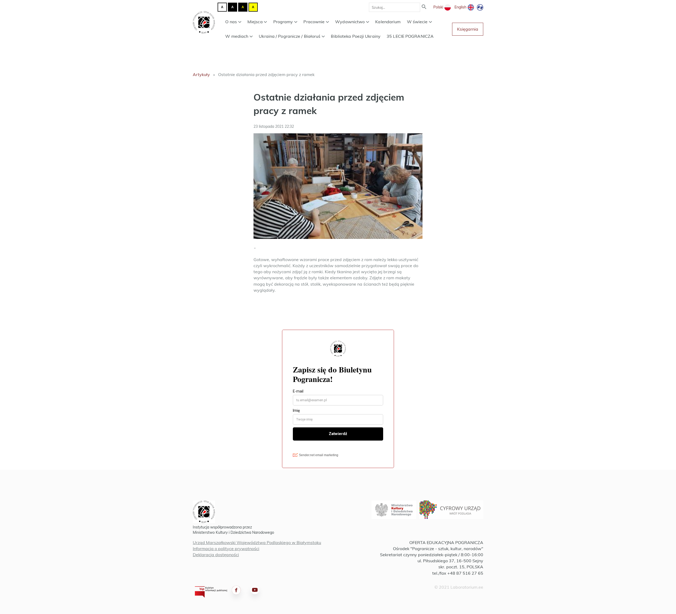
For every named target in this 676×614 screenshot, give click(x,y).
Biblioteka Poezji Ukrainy (356, 36)
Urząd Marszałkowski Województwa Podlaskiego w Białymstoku (257, 542)
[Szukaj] (424, 7)
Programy (283, 21)
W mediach (236, 36)
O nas (231, 21)
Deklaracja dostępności (216, 554)
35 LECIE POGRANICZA (410, 36)
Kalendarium (388, 21)
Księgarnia (467, 29)
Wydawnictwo (350, 21)
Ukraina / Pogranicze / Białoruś (289, 36)
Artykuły (201, 74)
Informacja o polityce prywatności (226, 548)
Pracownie (314, 21)
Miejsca (255, 21)
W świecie (417, 21)
